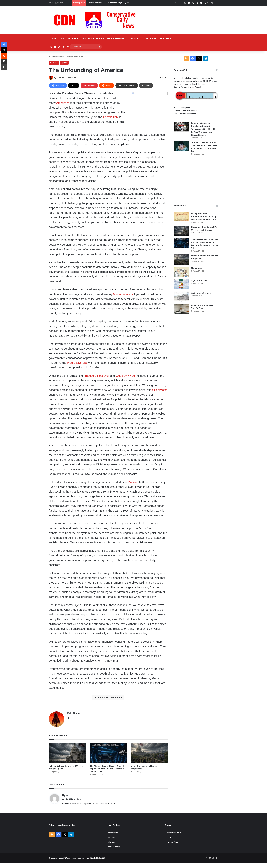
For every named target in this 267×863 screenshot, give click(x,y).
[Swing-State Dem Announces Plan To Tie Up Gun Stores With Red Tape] (181, 217)
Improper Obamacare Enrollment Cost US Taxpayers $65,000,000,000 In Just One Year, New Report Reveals (204, 129)
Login (169, 837)
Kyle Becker (59, 78)
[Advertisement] (196, 179)
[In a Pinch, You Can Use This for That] (181, 309)
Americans (62, 102)
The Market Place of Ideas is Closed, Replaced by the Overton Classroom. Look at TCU (107, 768)
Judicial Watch (112, 837)
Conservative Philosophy (108, 697)
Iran (62, 38)
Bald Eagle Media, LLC (96, 858)
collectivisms (159, 389)
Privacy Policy (173, 842)
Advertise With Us (174, 833)
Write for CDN (135, 38)
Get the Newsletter (116, 38)
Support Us (150, 38)
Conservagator (112, 833)
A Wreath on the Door (201, 293)
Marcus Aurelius (123, 294)
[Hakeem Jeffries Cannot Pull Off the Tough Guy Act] (67, 753)
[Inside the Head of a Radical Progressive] (149, 753)
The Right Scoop (113, 847)
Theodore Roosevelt (97, 375)
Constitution (110, 117)
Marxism (133, 482)
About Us (164, 38)
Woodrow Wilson (126, 375)
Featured (60, 57)
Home (53, 38)
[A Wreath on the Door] (181, 296)
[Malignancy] (181, 272)
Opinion (64, 63)
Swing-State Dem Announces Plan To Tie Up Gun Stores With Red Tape (204, 216)
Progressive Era (77, 362)
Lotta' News (111, 842)
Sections (72, 38)
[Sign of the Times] (181, 284)
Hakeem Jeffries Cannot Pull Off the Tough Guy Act (108, 3)
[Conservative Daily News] (96, 20)
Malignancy (196, 268)
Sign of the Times (199, 280)
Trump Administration (91, 38)
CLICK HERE (205, 81)
